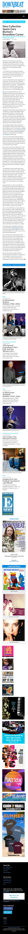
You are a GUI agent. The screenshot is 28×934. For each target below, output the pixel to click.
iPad (18, 561)
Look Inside (14, 557)
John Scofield (6, 134)
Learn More (6, 891)
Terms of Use (13, 927)
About (9, 927)
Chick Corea (11, 37)
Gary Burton (19, 36)
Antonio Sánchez (16, 227)
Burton (4, 91)
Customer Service (7, 882)
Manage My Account (7, 878)
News (4, 296)
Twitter (8, 912)
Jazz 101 (5, 923)
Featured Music (14, 566)
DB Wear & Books (7, 872)
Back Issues (5, 870)
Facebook (8, 908)
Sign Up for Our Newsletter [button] (14, 896)
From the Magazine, (11, 36)
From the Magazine (11, 342)
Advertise (5, 919)
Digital (14, 561)
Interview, (5, 433)
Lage (15, 226)
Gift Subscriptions (6, 868)
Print (10, 561)
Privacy (18, 927)
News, (4, 36)
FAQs (4, 884)
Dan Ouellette (7, 39)
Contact (4, 921)
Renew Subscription (7, 880)
